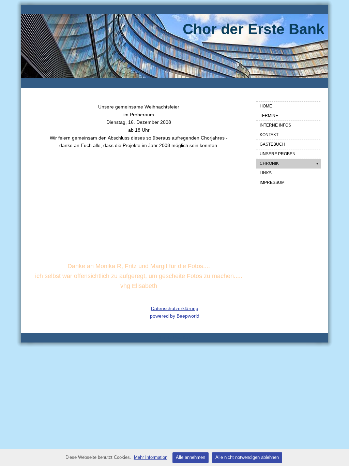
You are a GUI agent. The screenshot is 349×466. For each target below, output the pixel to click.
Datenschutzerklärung (174, 308)
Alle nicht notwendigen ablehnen (247, 457)
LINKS (266, 173)
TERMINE (269, 115)
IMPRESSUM (272, 182)
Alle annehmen (190, 457)
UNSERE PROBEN (277, 153)
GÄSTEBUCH (272, 144)
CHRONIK (289, 163)
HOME (266, 106)
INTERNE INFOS (275, 125)
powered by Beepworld (174, 316)
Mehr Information (150, 457)
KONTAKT (269, 134)
